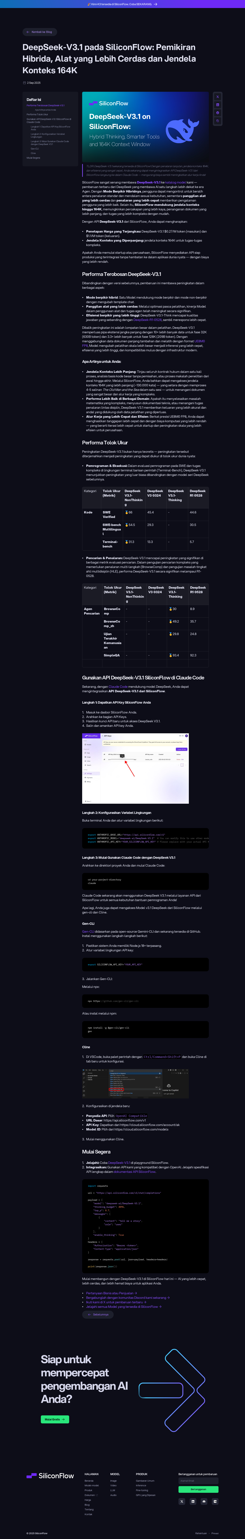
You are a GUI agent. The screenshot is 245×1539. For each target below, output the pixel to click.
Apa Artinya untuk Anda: (45, 110)
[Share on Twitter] (217, 96)
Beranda (89, 1480)
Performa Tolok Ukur (37, 114)
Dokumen (90, 1495)
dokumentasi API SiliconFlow (135, 1171)
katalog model (175, 182)
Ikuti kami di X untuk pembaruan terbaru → (116, 1302)
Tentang (89, 1509)
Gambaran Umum (145, 1480)
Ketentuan (201, 1533)
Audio (113, 1495)
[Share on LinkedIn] (217, 104)
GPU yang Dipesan (146, 1495)
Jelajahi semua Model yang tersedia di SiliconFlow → (124, 1306)
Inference (141, 1485)
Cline (33, 153)
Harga (88, 1500)
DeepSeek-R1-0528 (148, 319)
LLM (112, 1490)
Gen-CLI (35, 148)
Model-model (92, 1485)
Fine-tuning (142, 1490)
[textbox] (145, 838)
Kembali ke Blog (42, 32)
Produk (88, 1490)
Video (113, 1485)
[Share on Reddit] (217, 112)
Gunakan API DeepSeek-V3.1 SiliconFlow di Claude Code (49, 121)
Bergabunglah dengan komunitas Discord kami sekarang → (128, 1297)
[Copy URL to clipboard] (217, 120)
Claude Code (118, 686)
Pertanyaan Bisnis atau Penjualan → (111, 1293)
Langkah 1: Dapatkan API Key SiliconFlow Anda (50, 128)
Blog (87, 1504)
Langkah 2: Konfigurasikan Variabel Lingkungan (48, 135)
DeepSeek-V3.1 (119, 1162)
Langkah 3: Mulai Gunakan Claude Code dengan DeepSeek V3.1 (50, 143)
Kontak (88, 1514)
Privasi (215, 1533)
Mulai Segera (33, 157)
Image (113, 1480)
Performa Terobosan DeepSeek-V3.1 (45, 105)
